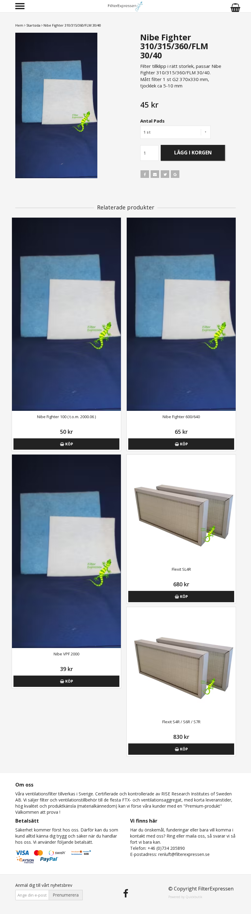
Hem (19, 25)
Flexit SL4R (181, 569)
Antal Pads (152, 121)
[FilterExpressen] (125, 6)
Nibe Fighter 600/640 (181, 416)
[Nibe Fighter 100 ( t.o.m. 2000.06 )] (66, 314)
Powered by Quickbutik (185, 897)
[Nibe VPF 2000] (66, 551)
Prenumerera (66, 895)
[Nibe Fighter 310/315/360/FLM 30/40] (68, 105)
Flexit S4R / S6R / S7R (181, 721)
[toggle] (23, 7)
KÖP (68, 444)
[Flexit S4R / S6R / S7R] (181, 661)
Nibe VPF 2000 (66, 654)
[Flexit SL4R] (181, 509)
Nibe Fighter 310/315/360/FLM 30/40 (72, 25)
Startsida (33, 25)
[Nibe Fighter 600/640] (181, 314)
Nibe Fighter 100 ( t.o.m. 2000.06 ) (66, 416)
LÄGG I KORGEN (193, 152)
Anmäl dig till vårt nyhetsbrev (43, 885)
